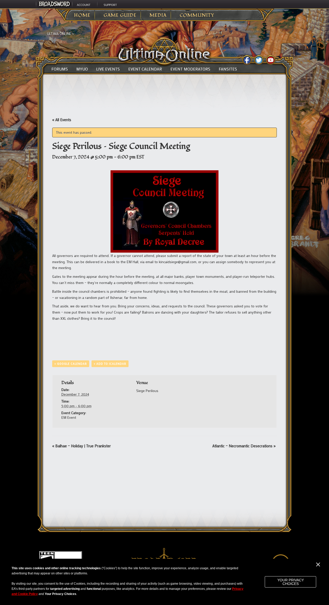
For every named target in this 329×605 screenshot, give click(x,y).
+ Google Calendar (70, 364)
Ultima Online (59, 33)
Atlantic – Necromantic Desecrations (244, 445)
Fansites (228, 69)
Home (82, 15)
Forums (59, 69)
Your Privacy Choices (290, 582)
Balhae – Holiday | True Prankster (81, 445)
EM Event (68, 417)
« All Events (61, 119)
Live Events (108, 69)
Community (197, 15)
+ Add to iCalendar (110, 364)
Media (158, 15)
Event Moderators (190, 69)
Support (110, 5)
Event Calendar (145, 69)
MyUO (82, 69)
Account (83, 5)
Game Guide (120, 15)
